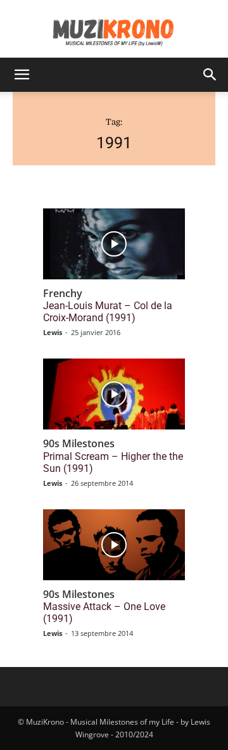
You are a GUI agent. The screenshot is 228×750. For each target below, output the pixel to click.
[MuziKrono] (114, 29)
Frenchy (62, 294)
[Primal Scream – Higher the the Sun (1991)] (114, 394)
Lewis (52, 332)
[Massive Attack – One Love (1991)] (114, 544)
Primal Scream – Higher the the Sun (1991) (113, 462)
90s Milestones (79, 444)
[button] (21, 75)
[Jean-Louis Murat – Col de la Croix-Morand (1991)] (114, 243)
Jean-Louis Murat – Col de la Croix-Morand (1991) (107, 312)
